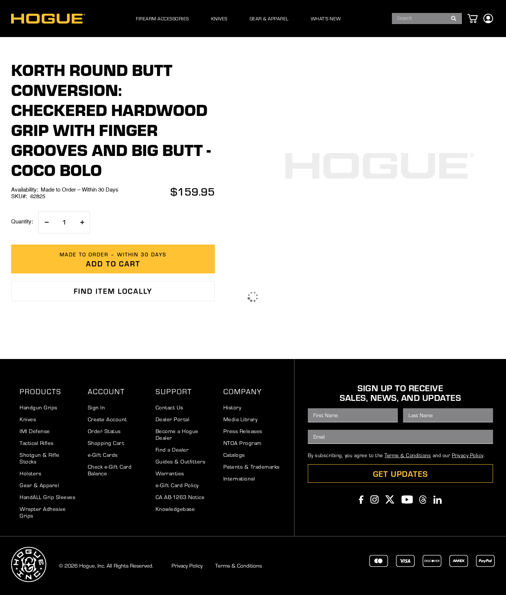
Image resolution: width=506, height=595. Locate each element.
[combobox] (427, 18)
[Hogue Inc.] (48, 19)
